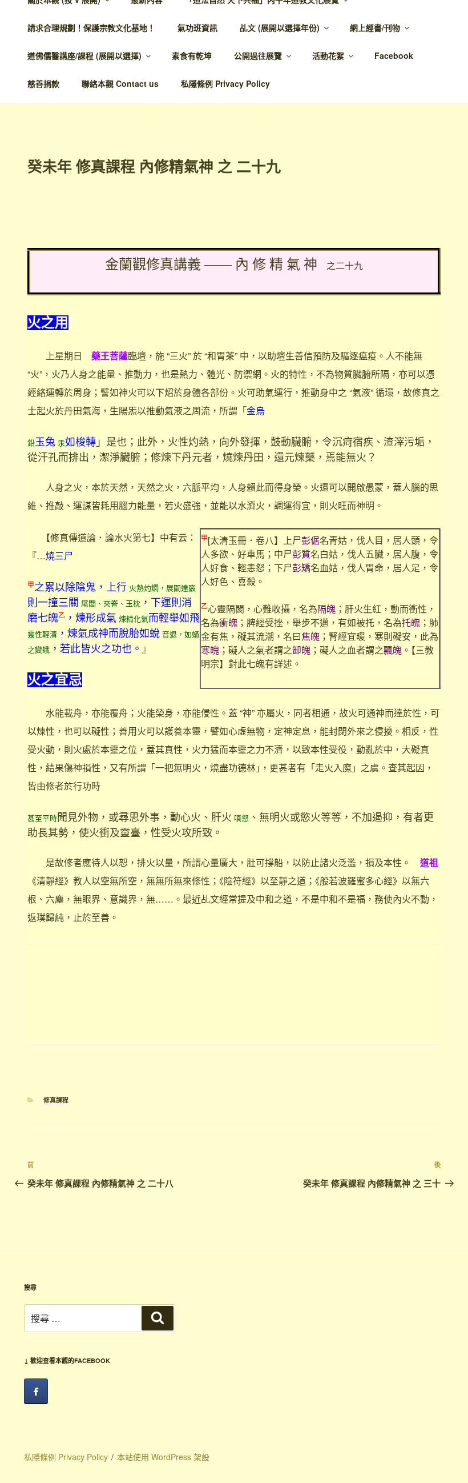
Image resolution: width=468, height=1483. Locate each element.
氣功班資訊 (197, 27)
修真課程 (55, 1100)
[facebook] (36, 1391)
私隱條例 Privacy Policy (225, 83)
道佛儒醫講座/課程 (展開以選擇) (84, 55)
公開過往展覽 (258, 55)
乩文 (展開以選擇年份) (280, 27)
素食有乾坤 (192, 55)
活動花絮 (328, 55)
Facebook (393, 55)
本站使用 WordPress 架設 (163, 1456)
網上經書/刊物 (375, 27)
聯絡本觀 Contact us (120, 83)
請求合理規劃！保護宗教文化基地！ (91, 27)
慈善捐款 (43, 83)
